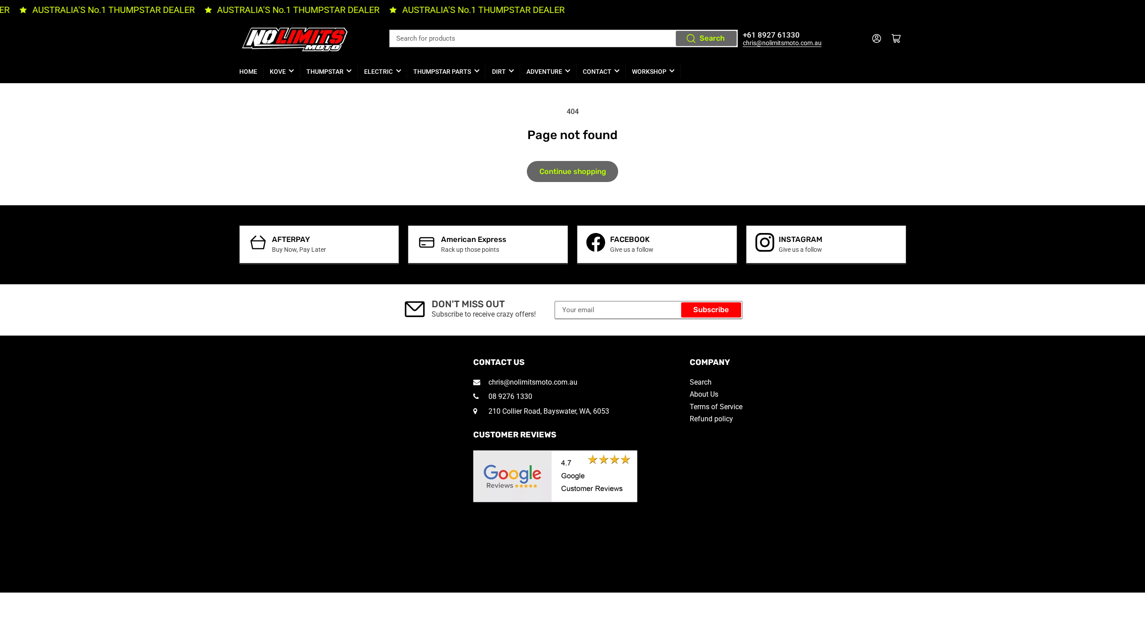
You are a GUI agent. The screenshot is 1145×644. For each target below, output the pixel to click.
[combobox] (563, 38)
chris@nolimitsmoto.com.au (782, 43)
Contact (597, 71)
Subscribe (711, 309)
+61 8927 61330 (771, 35)
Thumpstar (325, 71)
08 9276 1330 (509, 396)
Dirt (499, 71)
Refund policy (711, 419)
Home (248, 71)
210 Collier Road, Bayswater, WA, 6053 (548, 411)
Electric (378, 71)
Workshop (649, 71)
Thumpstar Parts (442, 71)
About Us (704, 394)
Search (712, 38)
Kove (278, 71)
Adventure (544, 71)
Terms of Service (716, 406)
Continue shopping (572, 171)
